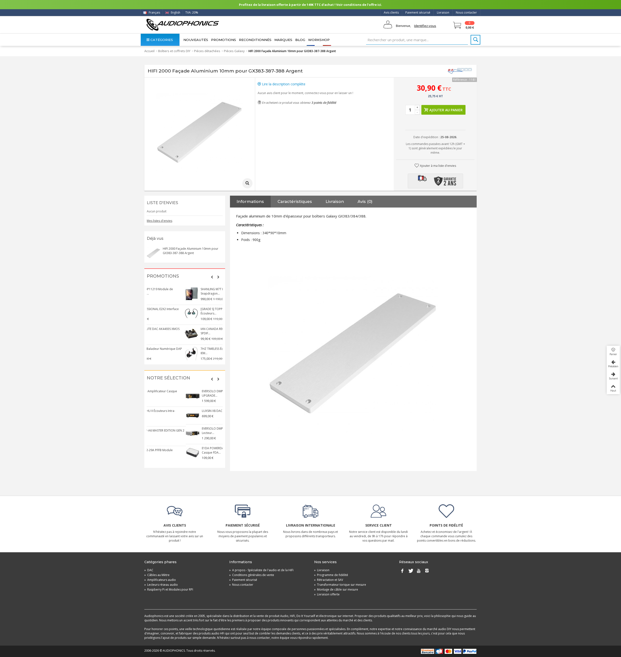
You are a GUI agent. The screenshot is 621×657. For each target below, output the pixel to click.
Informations (250, 201)
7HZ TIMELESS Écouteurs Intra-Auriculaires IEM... (191, 351)
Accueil (149, 51)
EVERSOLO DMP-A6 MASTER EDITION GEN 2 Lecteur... (192, 430)
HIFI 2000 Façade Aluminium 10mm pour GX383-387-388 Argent (190, 251)
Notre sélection (168, 378)
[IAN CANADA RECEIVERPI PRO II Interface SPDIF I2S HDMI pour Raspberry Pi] (154, 333)
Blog (300, 40)
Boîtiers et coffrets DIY (174, 51)
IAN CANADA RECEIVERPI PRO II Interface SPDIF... (190, 331)
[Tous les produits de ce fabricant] (460, 71)
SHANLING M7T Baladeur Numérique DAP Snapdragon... (191, 291)
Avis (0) (365, 201)
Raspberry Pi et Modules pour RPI (168, 589)
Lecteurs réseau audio (161, 585)
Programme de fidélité (331, 575)
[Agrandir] (247, 183)
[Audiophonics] (182, 25)
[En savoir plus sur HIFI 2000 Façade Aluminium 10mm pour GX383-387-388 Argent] (153, 253)
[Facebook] (402, 571)
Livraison (443, 12)
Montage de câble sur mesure (336, 589)
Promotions (223, 40)
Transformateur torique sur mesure (340, 585)
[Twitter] (410, 571)
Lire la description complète (283, 84)
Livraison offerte (327, 594)
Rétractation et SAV (328, 580)
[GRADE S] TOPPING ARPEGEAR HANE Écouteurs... (188, 311)
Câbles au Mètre (157, 575)
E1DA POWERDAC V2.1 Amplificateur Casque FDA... (188, 450)
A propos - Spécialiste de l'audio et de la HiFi (261, 570)
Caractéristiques (295, 201)
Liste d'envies (162, 202)
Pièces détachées (207, 51)
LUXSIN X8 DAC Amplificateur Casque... (189, 411)
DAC (148, 570)
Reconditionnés (255, 40)
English (175, 12)
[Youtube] (419, 571)
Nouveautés (195, 40)
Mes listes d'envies (159, 221)
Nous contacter (466, 12)
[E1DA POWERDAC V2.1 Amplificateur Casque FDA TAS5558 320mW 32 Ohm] (154, 453)
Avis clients (391, 12)
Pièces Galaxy (234, 51)
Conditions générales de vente (251, 575)
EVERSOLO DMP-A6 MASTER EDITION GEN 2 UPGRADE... (192, 393)
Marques (283, 40)
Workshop (319, 40)
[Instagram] (427, 571)
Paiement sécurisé (417, 12)
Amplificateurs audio (160, 580)
